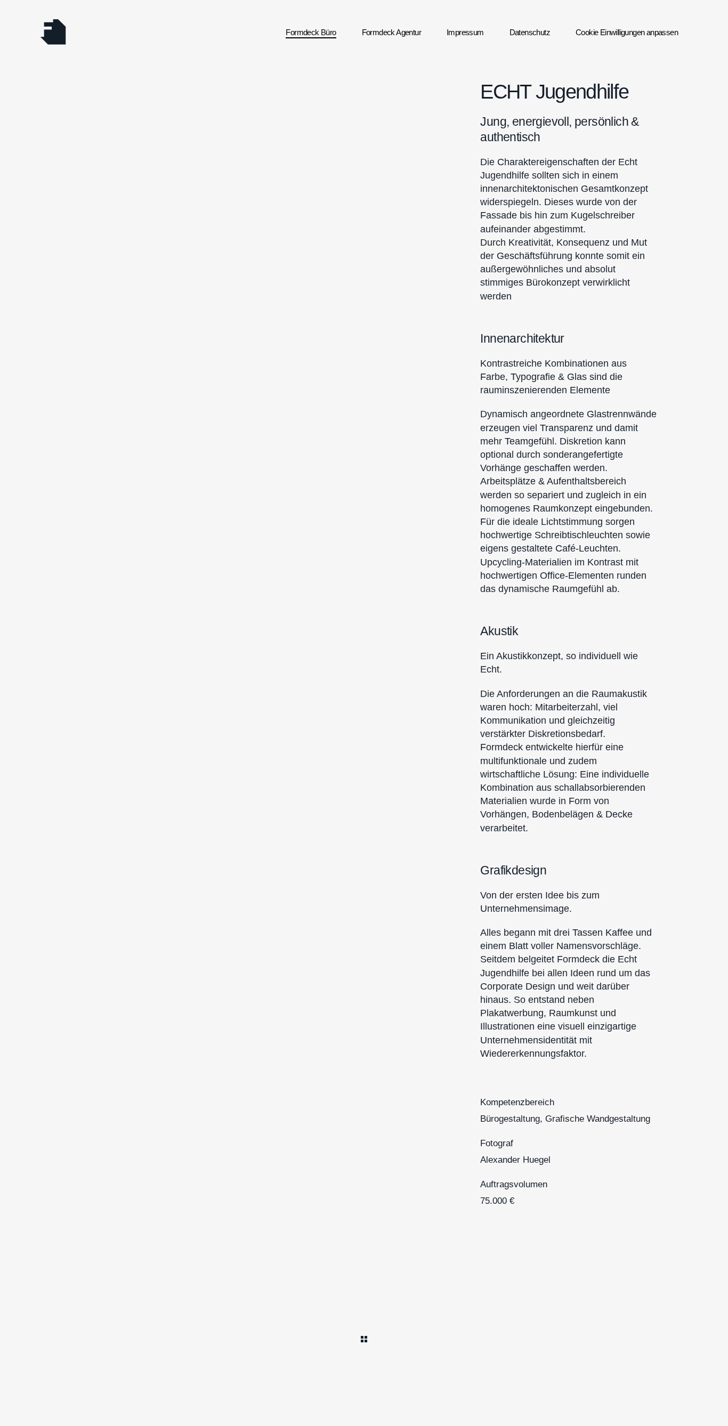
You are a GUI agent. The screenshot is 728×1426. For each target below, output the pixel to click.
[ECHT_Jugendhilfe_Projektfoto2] (364, 88)
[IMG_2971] (364, 183)
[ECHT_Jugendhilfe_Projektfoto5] (163, 151)
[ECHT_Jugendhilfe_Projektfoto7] (163, 183)
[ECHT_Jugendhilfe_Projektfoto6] (364, 151)
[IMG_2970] (163, 246)
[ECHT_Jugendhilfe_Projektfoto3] (163, 120)
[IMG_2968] (163, 214)
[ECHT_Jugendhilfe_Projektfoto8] (364, 246)
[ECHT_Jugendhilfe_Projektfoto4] (364, 120)
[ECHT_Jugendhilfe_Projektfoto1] (163, 88)
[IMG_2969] (364, 214)
